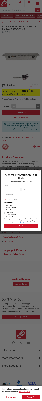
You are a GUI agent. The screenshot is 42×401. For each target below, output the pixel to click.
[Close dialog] (39, 171)
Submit (21, 226)
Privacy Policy (25, 392)
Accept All (31, 397)
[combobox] (6, 199)
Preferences (11, 397)
